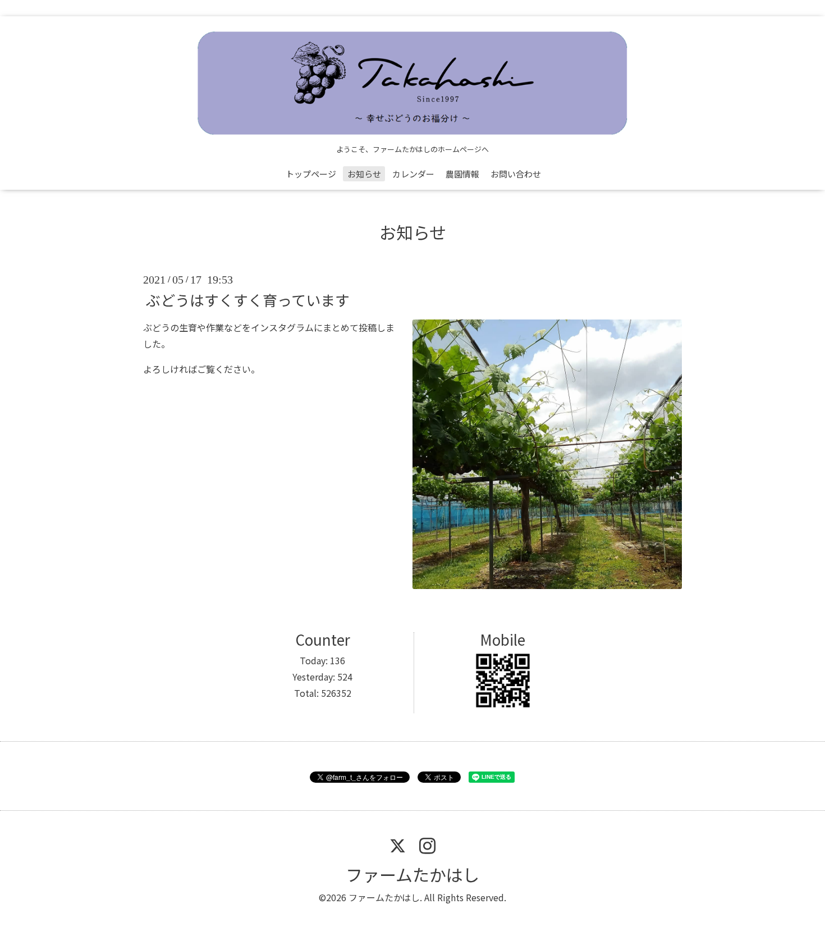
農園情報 (462, 174)
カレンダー (413, 174)
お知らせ (364, 174)
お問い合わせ (516, 174)
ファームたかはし (412, 874)
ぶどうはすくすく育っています (248, 299)
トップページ (311, 174)
